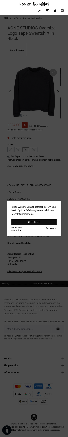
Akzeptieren (34, 222)
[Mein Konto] (55, 10)
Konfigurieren (51, 228)
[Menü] (5, 10)
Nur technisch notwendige (16, 228)
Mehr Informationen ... (22, 214)
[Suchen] (40, 10)
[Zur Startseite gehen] (34, 4)
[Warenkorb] (62, 10)
